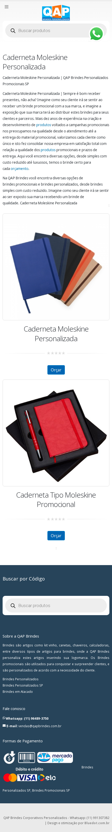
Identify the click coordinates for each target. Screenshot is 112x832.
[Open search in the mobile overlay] (56, 30)
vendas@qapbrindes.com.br (39, 726)
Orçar (56, 370)
